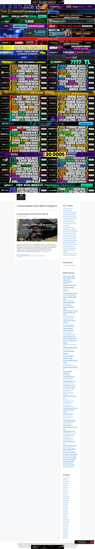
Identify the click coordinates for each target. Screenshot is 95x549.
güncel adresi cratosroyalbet (69, 455)
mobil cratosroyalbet (68, 461)
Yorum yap (20, 256)
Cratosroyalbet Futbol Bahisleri (69, 255)
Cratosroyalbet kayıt (68, 376)
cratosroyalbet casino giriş (68, 318)
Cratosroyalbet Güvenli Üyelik (69, 216)
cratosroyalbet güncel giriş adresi (69, 365)
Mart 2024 (65, 505)
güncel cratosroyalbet (69, 457)
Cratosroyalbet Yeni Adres (68, 438)
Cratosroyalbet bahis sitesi (69, 298)
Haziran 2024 (66, 500)
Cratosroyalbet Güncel (68, 352)
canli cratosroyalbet (69, 278)
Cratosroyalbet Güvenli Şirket (69, 238)
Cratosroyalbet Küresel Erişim (69, 214)
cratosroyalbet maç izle (69, 385)
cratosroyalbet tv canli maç (70, 428)
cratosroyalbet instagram (67, 372)
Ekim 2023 (65, 515)
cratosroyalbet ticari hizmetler (67, 423)
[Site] (23, 67)
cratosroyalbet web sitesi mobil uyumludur (69, 434)
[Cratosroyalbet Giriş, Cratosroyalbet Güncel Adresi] (21, 197)
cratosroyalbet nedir (66, 399)
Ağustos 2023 (66, 519)
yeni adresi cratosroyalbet (69, 464)
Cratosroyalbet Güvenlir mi (70, 368)
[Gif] (47, 93)
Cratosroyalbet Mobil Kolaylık (69, 242)
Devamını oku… (45, 251)
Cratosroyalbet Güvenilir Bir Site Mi (32, 214)
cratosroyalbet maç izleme (69, 387)
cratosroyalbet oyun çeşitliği (67, 405)
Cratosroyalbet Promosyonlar (23, 254)
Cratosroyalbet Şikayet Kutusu (69, 223)
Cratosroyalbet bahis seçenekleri (69, 295)
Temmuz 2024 (66, 498)
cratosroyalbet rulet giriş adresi (67, 416)
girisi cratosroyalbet (69, 452)
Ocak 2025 (65, 487)
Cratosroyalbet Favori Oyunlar (69, 244)
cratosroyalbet (66, 283)
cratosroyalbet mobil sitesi (66, 391)
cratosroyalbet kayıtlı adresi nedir (67, 379)
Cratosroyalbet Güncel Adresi (70, 361)
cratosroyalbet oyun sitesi (68, 402)
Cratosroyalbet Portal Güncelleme (70, 231)
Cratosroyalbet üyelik (69, 445)
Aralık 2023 (65, 511)
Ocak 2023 (65, 532)
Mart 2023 (65, 528)
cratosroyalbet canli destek (68, 308)
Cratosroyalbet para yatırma (70, 408)
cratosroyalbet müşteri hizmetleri (68, 393)
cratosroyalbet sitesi (69, 420)
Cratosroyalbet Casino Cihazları (70, 236)
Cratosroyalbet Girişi (70, 347)
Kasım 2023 (65, 513)
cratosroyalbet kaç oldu (69, 381)
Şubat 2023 (65, 530)
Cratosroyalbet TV (68, 425)
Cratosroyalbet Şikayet (69, 449)
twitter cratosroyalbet (68, 463)
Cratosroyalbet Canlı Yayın (69, 227)
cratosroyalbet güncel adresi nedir (68, 364)
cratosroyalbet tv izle (69, 431)
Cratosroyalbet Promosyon (68, 414)
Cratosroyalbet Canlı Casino (68, 316)
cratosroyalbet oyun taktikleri (67, 403)
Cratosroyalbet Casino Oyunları (69, 321)
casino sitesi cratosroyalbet (67, 281)
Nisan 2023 (65, 526)
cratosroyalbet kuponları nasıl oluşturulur (68, 384)
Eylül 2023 (65, 517)
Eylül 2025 (65, 479)
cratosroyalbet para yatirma (68, 406)
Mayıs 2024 (65, 502)
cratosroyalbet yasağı (66, 437)
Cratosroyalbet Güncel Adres (68, 357)
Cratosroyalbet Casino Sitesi (68, 327)
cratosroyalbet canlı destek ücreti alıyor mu (69, 317)
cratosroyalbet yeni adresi (68, 439)
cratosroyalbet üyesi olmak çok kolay (68, 447)
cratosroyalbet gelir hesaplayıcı (67, 333)
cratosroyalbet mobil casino (68, 390)
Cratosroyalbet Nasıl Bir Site (69, 396)
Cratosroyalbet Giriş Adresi (70, 342)
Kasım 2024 (65, 490)
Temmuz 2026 (66, 477)
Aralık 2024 (65, 489)
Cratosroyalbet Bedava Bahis (68, 300)
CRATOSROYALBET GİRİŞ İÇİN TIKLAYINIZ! (47, 38)
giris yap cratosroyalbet (70, 454)
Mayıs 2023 (65, 524)
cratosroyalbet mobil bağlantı (68, 388)
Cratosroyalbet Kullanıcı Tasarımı (70, 240)
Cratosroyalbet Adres (69, 285)
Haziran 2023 (66, 522)
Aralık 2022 (65, 534)
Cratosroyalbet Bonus (69, 302)
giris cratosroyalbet (67, 450)
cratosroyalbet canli (67, 305)
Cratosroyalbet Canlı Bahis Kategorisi (25, 255)
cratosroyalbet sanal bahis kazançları (68, 417)
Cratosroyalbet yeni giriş (69, 442)
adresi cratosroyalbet (69, 276)
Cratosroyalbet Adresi (68, 208)
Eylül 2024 (65, 494)
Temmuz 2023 (66, 520)
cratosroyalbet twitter (67, 432)
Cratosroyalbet (66, 225)
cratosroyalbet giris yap (69, 336)
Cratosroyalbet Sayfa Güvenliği (70, 253)
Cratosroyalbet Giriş (67, 210)
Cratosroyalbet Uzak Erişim (69, 221)
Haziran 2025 (66, 481)
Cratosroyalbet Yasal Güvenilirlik (70, 218)
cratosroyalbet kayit (67, 374)
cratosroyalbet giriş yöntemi (67, 349)
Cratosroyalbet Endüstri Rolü (69, 234)
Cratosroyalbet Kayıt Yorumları (69, 233)
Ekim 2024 (65, 492)
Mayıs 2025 (65, 483)
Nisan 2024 (65, 504)
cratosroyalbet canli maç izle (70, 310)
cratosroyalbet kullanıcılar (68, 382)
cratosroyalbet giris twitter (69, 334)
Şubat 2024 (65, 507)
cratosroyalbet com (68, 330)
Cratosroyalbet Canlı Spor (68, 219)
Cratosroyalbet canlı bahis (69, 313)
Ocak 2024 (65, 509)
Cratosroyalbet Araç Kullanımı (69, 229)
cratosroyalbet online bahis (68, 400)
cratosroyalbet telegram (68, 422)
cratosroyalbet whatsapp (68, 435)
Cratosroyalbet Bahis (70, 293)
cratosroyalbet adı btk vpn (66, 291)
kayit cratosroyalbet (69, 459)
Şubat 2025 (65, 485)
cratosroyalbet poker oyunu (68, 413)
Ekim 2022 (65, 537)
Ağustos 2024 (66, 496)
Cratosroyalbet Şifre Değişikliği (69, 212)
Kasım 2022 (65, 535)
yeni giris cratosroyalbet (68, 465)
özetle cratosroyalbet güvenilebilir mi (68, 467)
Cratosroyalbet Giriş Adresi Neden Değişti (69, 345)
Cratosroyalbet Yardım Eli (68, 246)
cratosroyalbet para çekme (68, 410)
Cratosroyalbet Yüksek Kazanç (69, 248)
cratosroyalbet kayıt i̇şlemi (68, 378)
